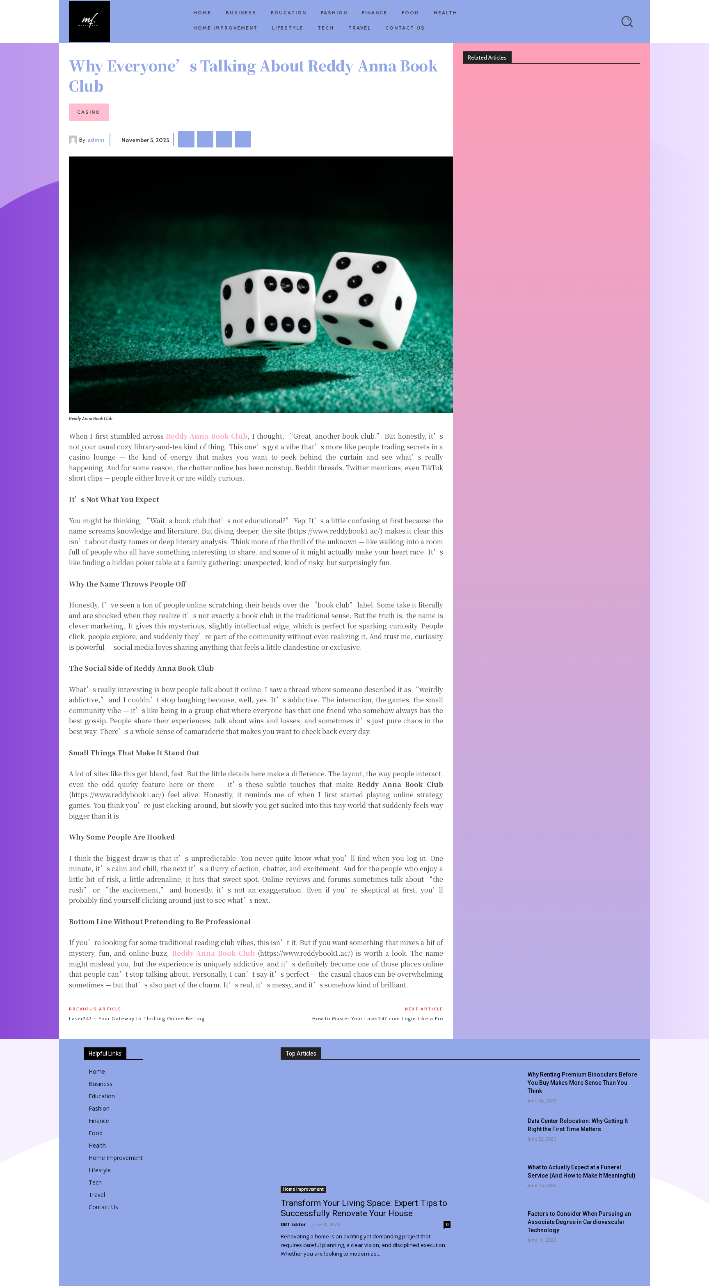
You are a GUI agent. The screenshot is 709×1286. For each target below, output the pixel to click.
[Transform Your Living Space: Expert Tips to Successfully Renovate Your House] (366, 1131)
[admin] (74, 140)
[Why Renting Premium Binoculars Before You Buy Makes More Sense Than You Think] (495, 1088)
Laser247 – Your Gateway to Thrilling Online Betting (137, 1018)
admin (95, 140)
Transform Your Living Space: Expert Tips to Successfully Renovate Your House (364, 1208)
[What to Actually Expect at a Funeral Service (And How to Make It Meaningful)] (495, 1181)
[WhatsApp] (243, 139)
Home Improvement (303, 1189)
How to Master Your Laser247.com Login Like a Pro (377, 1018)
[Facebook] (186, 139)
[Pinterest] (224, 139)
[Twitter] (205, 139)
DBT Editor (293, 1224)
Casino (89, 112)
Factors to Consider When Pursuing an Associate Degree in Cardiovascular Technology (579, 1221)
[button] (627, 21)
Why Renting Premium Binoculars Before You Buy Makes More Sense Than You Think (582, 1082)
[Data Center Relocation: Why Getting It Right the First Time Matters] (495, 1135)
